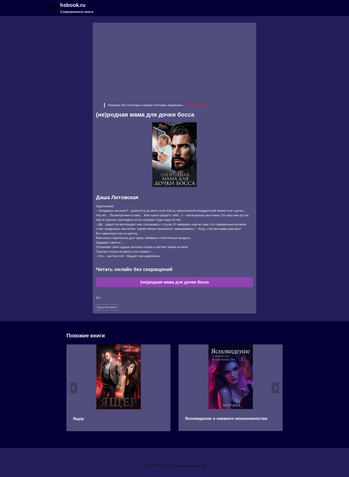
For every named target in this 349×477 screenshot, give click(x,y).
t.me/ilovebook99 (197, 105)
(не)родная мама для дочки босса (174, 282)
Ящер (78, 418)
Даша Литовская (107, 307)
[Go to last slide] (73, 387)
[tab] (166, 435)
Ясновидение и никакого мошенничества (226, 418)
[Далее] (275, 387)
